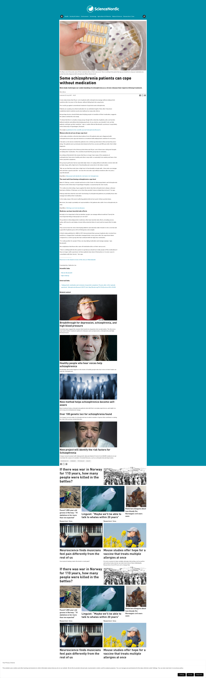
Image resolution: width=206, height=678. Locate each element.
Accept (190, 674)
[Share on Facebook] (140, 95)
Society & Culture (75, 16)
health (88, 461)
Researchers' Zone (128, 16)
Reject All (199, 674)
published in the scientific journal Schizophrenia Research (83, 130)
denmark (73, 461)
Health (66, 16)
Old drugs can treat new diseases (75, 208)
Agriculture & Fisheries (104, 16)
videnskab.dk (64, 461)
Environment (84, 16)
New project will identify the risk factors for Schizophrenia (82, 176)
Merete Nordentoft (66, 273)
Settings (181, 674)
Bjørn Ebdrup (65, 275)
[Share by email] (145, 95)
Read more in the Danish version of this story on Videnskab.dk (78, 259)
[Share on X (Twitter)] (142, 95)
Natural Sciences (117, 16)
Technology (93, 16)
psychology (81, 461)
